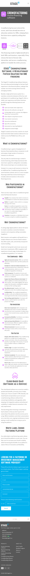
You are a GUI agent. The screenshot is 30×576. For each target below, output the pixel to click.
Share (15, 519)
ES (5, 568)
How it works (19, 546)
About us (18, 550)
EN (2, 568)
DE (8, 568)
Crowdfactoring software (7, 556)
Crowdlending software (7, 558)
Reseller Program (20, 548)
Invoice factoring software (5, 547)
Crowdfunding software (7, 560)
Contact (18, 552)
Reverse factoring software (5, 550)
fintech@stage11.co (7, 538)
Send (6, 508)
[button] (15, 489)
